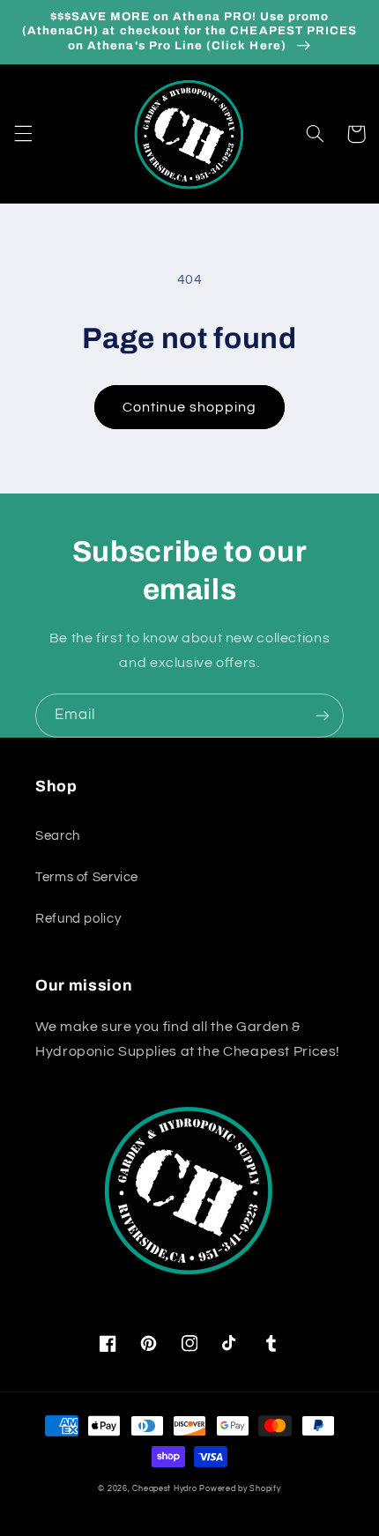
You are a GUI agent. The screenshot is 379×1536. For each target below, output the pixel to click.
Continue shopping (190, 407)
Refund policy (78, 918)
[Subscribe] (322, 715)
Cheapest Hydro (164, 1489)
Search (57, 835)
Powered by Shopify (239, 1489)
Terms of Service (86, 877)
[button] (23, 134)
